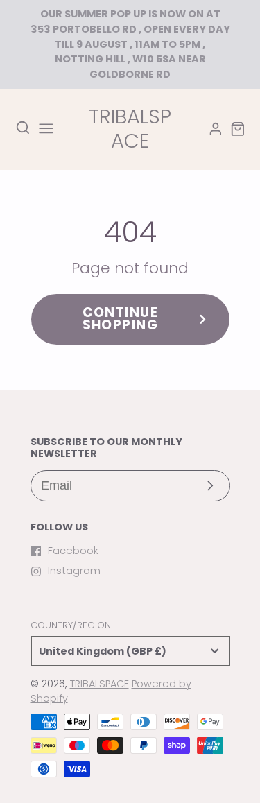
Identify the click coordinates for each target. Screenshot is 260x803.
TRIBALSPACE (99, 684)
